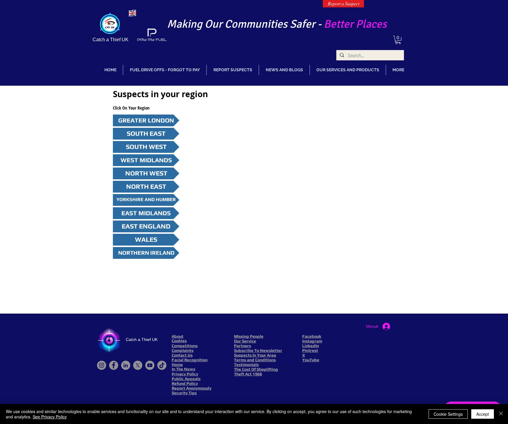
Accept (482, 414)
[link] (398, 40)
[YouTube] (149, 365)
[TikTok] (161, 365)
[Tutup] (500, 414)
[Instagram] (101, 365)
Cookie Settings (448, 414)
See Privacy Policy (50, 417)
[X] (137, 365)
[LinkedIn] (125, 365)
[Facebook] (113, 365)
